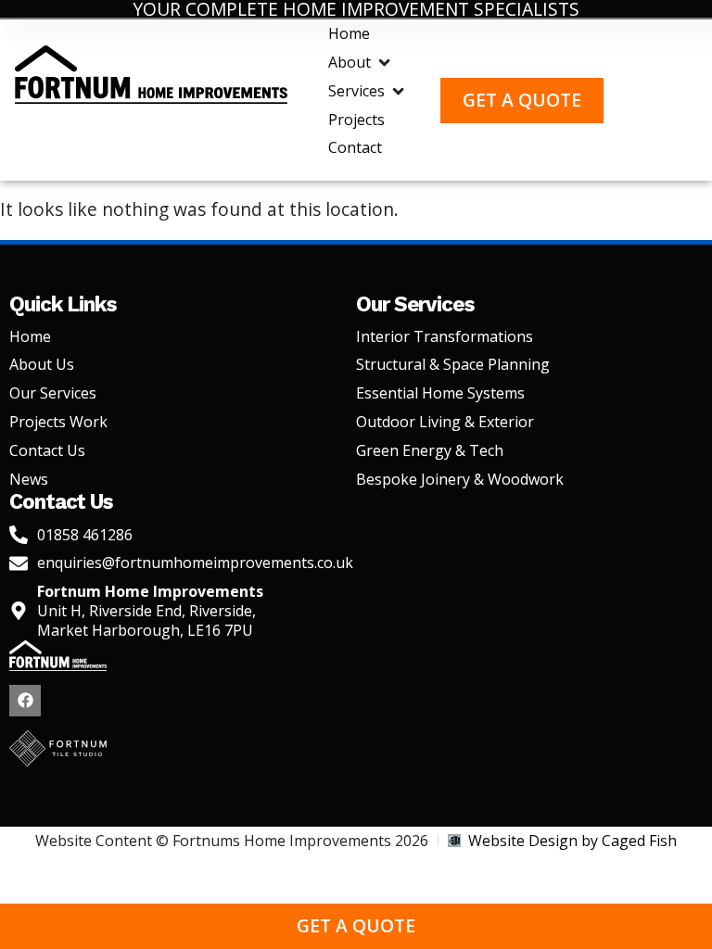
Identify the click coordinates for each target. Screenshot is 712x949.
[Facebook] (25, 700)
